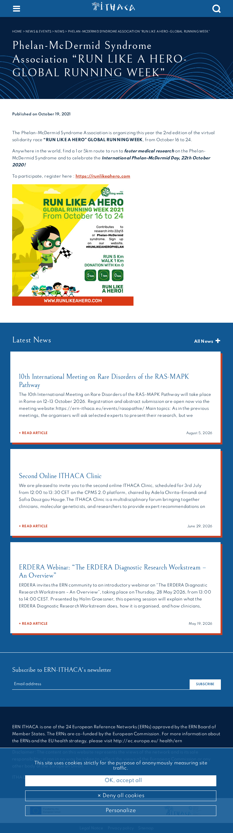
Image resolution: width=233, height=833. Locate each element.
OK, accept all (122, 780)
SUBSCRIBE (205, 684)
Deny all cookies (122, 795)
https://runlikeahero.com (103, 176)
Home (17, 31)
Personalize (121, 810)
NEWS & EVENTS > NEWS (44, 31)
